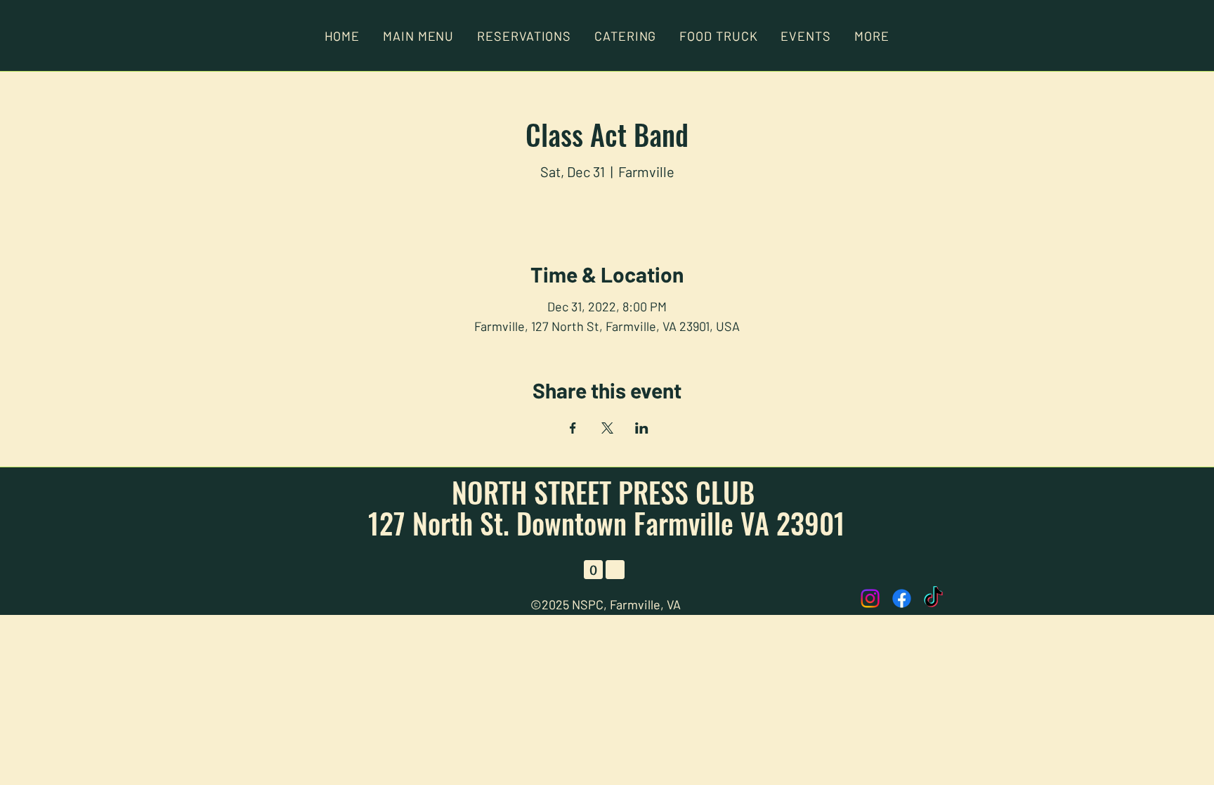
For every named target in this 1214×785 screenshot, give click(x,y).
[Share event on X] (607, 428)
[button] (871, 36)
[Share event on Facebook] (573, 428)
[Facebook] (901, 598)
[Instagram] (870, 598)
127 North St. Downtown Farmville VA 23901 (606, 523)
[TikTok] (933, 598)
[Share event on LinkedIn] (641, 428)
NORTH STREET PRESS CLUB (607, 492)
